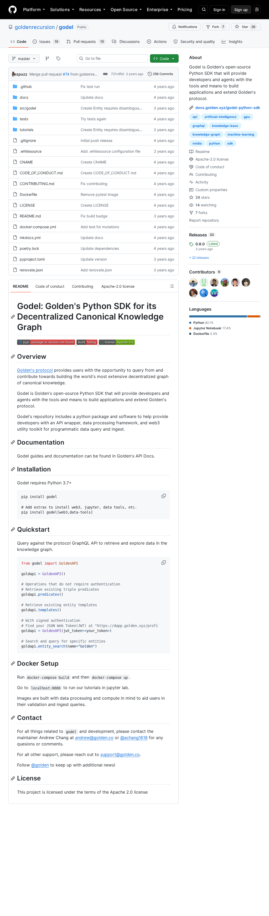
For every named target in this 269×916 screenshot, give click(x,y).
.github (26, 86)
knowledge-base (225, 126)
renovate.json (31, 270)
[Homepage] (12, 9)
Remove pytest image (99, 194)
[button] (164, 496)
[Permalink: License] (13, 778)
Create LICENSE (94, 205)
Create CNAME (93, 162)
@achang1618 (134, 737)
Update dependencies (100, 248)
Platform (32, 9)
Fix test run (90, 86)
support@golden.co (120, 754)
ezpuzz (20, 74)
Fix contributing (94, 183)
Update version (94, 259)
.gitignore (28, 140)
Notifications (187, 27)
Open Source (124, 9)
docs (24, 97)
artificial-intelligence (220, 117)
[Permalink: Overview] (13, 356)
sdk (230, 143)
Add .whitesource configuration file (110, 151)
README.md (30, 216)
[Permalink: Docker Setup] (13, 663)
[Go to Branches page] (47, 58)
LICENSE (27, 205)
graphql (199, 126)
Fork (218, 27)
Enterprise (157, 9)
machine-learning (240, 134)
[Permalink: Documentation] (13, 442)
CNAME (26, 162)
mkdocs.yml (30, 237)
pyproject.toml (32, 259)
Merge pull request (45, 74)
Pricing (185, 9)
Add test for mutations (100, 227)
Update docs (92, 97)
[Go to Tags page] (58, 58)
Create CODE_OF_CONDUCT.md (108, 173)
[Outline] (171, 286)
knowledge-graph (206, 134)
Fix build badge (94, 216)
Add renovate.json (96, 270)
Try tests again (93, 119)
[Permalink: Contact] (13, 717)
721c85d (117, 74)
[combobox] (114, 58)
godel (66, 27)
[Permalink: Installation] (13, 469)
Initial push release (96, 140)
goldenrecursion (35, 27)
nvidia (197, 143)
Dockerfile (28, 194)
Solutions (60, 9)
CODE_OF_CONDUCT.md (41, 173)
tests (24, 119)
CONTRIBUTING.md (37, 183)
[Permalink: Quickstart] (13, 529)
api (195, 117)
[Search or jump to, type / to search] (203, 9)
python (214, 143)
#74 (66, 74)
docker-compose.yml (38, 227)
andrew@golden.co (94, 737)
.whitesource (31, 151)
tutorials (26, 129)
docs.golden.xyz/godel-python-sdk (227, 107)
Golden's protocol (35, 370)
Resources (90, 9)
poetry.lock (29, 248)
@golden (40, 765)
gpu (247, 117)
